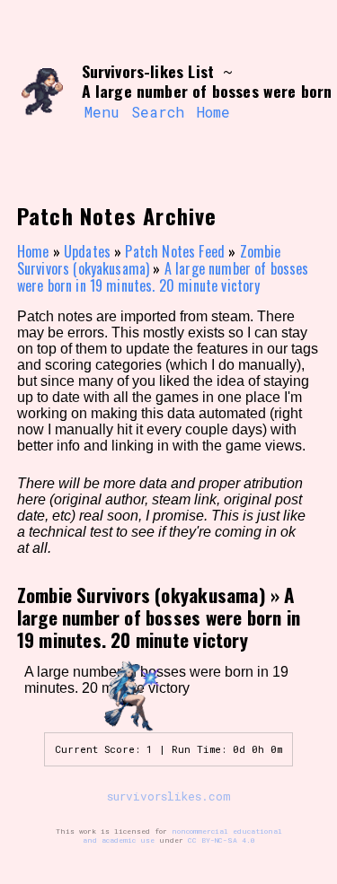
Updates (87, 251)
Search (157, 112)
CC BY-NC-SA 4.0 (221, 840)
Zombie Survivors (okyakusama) (149, 260)
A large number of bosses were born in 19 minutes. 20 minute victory (163, 277)
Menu (101, 112)
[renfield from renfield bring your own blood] (42, 92)
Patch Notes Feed (175, 251)
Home (213, 112)
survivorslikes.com (169, 796)
